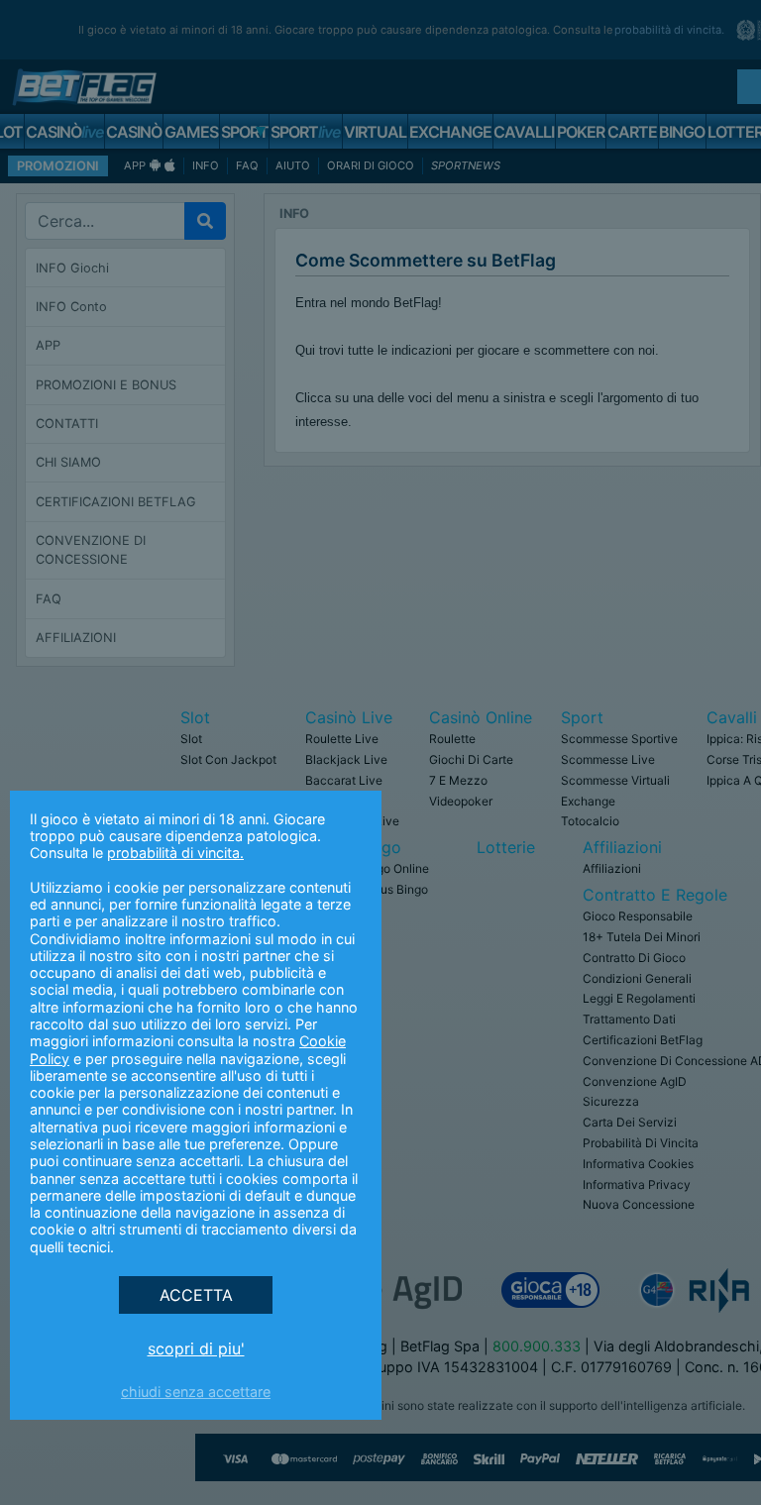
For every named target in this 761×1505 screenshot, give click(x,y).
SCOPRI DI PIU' (196, 1348)
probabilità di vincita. (175, 852)
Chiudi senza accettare (196, 1391)
